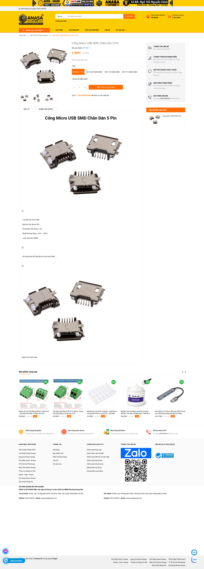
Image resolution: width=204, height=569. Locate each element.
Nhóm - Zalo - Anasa (26, 475)
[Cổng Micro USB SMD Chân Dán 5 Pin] (155, 120)
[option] (25, 99)
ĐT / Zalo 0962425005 (83, 95)
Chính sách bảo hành (94, 460)
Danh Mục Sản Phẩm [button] (27, 444)
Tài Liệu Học (57, 464)
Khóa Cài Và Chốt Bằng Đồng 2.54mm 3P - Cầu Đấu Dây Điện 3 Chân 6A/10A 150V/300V (34, 413)
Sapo (55, 559)
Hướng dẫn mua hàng (95, 471)
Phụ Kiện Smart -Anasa (27, 460)
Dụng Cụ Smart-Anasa (27, 457)
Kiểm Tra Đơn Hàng (60, 457)
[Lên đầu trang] (194, 545)
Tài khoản (154, 17)
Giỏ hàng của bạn (178, 15)
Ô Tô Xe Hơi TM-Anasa (27, 464)
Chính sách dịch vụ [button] (95, 444)
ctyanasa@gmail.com (49, 498)
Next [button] (185, 372)
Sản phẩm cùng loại (28, 371)
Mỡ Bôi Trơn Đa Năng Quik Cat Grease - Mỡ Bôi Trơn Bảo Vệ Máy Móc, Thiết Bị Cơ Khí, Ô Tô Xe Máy (136, 413)
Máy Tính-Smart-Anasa (27, 467)
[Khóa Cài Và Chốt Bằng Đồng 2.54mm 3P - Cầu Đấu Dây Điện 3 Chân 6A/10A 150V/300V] (34, 394)
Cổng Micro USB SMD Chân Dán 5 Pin (175, 116)
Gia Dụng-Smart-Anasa (27, 478)
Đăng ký (162, 15)
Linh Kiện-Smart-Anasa (27, 453)
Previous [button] (182, 372)
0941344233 (41, 9)
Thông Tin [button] (57, 444)
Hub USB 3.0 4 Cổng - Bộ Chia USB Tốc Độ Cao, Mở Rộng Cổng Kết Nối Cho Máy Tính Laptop (170, 413)
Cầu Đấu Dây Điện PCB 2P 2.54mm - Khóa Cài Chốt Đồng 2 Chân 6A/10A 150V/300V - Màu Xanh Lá (68, 413)
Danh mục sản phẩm (34, 30)
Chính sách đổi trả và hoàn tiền (98, 457)
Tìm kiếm (129, 16)
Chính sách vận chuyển (95, 453)
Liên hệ (55, 460)
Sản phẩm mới (58, 453)
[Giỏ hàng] (169, 16)
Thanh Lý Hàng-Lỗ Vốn (27, 471)
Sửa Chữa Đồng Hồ (26, 482)
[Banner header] (102, 3)
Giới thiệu (56, 450)
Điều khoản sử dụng (94, 467)
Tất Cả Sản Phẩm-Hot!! (27, 450)
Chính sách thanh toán (95, 464)
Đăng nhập (154, 15)
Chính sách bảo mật (94, 450)
